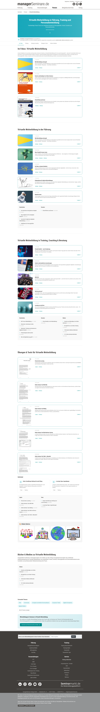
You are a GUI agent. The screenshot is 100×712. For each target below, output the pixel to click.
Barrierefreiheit (67, 668)
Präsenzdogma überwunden (27, 332)
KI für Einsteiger (33, 668)
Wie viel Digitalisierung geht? (27, 337)
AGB (67, 665)
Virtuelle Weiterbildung (34, 12)
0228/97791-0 (60, 692)
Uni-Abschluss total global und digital (29, 210)
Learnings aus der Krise (39, 305)
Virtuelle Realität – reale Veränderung (42, 249)
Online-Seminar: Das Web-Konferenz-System (44, 432)
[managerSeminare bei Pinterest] (40, 684)
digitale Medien (22, 606)
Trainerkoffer (66, 650)
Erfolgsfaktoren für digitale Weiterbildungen (44, 180)
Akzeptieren (21, 705)
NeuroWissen (33, 673)
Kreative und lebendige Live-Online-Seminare (44, 76)
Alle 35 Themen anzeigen (24, 610)
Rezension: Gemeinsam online (27, 324)
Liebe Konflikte (33, 677)
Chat (20, 602)
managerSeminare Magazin (33, 645)
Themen (25, 12)
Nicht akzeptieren (30, 705)
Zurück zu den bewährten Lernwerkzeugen (43, 263)
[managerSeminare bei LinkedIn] (20, 684)
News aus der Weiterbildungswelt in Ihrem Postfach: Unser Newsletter (34, 636)
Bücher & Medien (53, 43)
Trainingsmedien (66, 648)
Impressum (66, 672)
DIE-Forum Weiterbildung (26, 321)
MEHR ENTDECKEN (50, 29)
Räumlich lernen (38, 194)
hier (50, 703)
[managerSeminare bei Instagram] (25, 684)
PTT (33, 659)
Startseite (20, 12)
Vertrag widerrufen (66, 659)
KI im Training (33, 666)
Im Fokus (21, 43)
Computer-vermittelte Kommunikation (40, 602)
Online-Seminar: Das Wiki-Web (41, 384)
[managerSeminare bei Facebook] (30, 684)
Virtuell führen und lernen (40, 100)
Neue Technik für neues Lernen (41, 152)
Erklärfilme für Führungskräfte (27, 223)
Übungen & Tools (44, 43)
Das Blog (33, 652)
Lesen (78, 67)
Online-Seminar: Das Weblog (40, 408)
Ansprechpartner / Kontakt (66, 663)
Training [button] (29, 8)
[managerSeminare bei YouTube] (35, 684)
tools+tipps (33, 664)
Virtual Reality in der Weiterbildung (50, 321)
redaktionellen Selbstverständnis (62, 40)
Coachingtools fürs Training (33, 670)
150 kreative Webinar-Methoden (71, 330)
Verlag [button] (80, 8)
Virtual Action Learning (39, 361)
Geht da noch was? (38, 291)
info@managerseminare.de (71, 692)
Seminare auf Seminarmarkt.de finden (30, 624)
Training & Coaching (35, 43)
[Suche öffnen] (80, 4)
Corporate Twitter (56, 602)
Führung (26, 43)
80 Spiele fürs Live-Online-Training (71, 325)
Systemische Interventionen (33, 675)
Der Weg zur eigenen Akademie (41, 166)
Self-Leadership (33, 650)
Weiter (73, 636)
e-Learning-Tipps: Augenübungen (50, 505)
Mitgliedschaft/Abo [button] (68, 8)
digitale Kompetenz (67, 602)
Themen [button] (54, 8)
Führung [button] (19, 8)
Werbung (67, 677)
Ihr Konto (79, 1)
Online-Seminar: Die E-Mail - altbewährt (43, 456)
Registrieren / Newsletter (69, 1)
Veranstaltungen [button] (42, 8)
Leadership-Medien (33, 648)
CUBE (33, 661)
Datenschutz (66, 670)
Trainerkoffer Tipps (67, 652)
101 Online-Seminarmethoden (70, 334)
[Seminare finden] (70, 684)
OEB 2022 (37, 277)
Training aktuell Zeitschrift (66, 645)
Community (26, 602)
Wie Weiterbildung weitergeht (41, 62)
